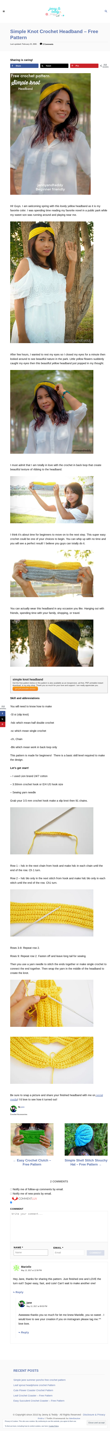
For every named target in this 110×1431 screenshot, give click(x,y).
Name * (18, 1247)
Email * (58, 1247)
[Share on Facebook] (2, 713)
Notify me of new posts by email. (32, 1193)
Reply (19, 1292)
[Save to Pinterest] (2, 724)
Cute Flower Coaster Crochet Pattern (33, 1390)
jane (22, 1107)
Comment (16, 1209)
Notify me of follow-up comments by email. (38, 1189)
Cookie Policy (54, 1426)
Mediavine (74, 1418)
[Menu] (4, 11)
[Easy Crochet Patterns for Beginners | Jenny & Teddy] (55, 11)
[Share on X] (2, 719)
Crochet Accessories (18, 1114)
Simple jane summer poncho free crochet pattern (39, 1380)
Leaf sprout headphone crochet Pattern (34, 1385)
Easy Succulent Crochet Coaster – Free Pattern (38, 1400)
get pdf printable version (25, 689)
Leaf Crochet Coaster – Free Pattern (32, 1395)
